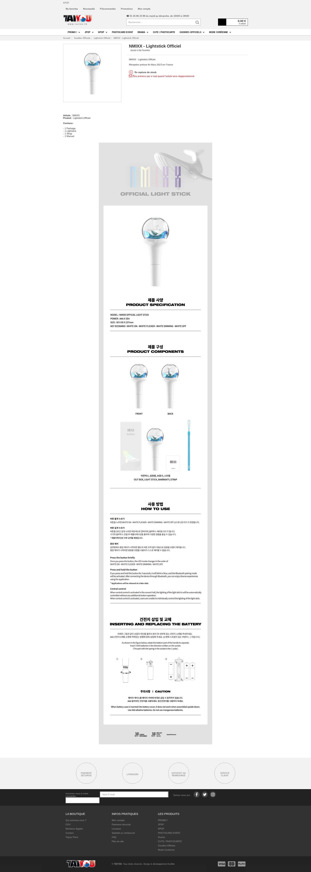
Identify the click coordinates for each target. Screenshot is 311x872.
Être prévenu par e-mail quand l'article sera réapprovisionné (163, 76)
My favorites (72, 9)
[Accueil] (77, 20)
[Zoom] (92, 73)
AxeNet (170, 864)
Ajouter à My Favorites (140, 50)
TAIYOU (118, 864)
